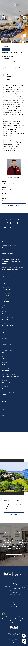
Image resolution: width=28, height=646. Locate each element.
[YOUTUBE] (14, 633)
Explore (14, 514)
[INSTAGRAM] (9, 633)
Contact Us (14, 556)
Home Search (14, 606)
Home (14, 601)
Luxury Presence (15, 642)
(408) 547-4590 (7, 189)
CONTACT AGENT (14, 205)
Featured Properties (14, 605)
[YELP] (18, 633)
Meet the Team (14, 603)
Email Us (14, 592)
